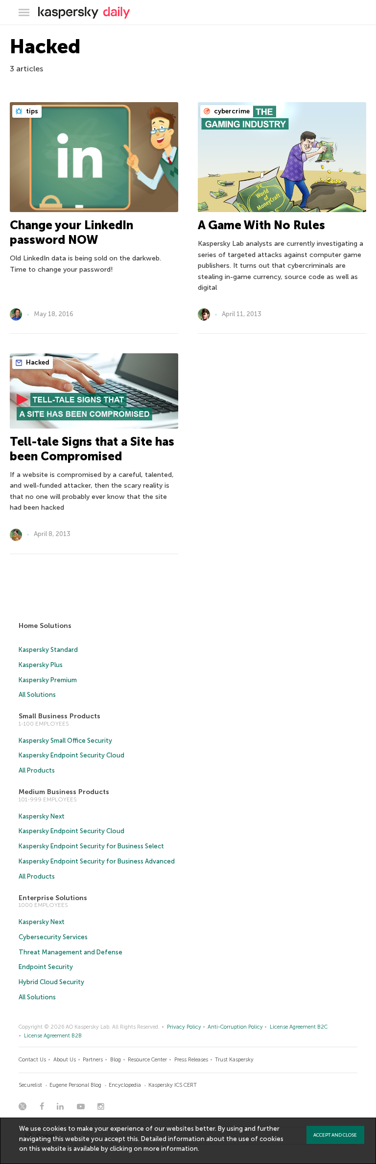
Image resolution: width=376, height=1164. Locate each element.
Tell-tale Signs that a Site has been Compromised (92, 448)
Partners (93, 1059)
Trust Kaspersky (234, 1059)
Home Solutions (45, 626)
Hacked (36, 362)
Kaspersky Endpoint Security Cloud (71, 755)
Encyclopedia (125, 1085)
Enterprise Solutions (53, 898)
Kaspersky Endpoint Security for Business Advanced (97, 861)
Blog (115, 1059)
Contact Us (32, 1059)
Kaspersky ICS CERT (172, 1085)
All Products (37, 770)
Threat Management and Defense (70, 952)
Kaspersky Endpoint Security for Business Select (91, 846)
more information (170, 1148)
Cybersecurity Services (53, 937)
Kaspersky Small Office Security (65, 740)
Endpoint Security (46, 966)
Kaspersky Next (42, 816)
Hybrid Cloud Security (51, 982)
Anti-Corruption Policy (235, 1027)
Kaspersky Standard (48, 649)
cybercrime (231, 111)
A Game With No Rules (261, 225)
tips (31, 111)
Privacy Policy (184, 1027)
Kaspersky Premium (48, 680)
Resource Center (147, 1059)
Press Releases (191, 1059)
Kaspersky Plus (41, 664)
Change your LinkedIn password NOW (71, 232)
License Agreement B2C (299, 1027)
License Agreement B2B (53, 1036)
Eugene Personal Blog (75, 1085)
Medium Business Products (64, 792)
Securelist (30, 1085)
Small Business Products (59, 716)
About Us (64, 1059)
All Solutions (37, 694)
